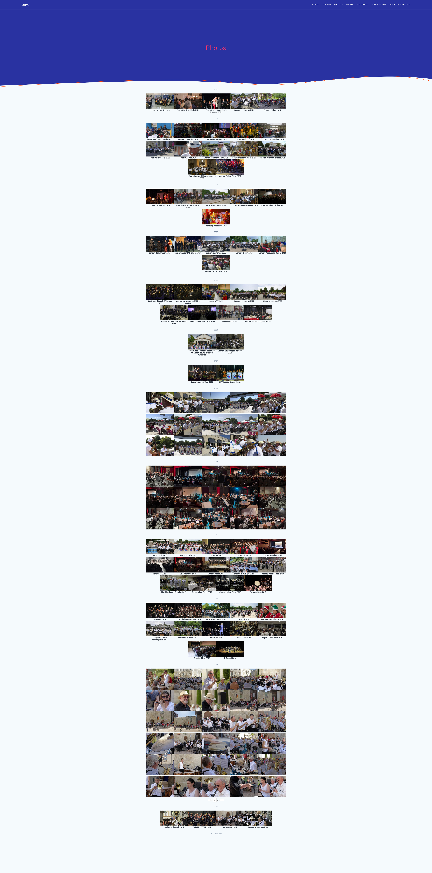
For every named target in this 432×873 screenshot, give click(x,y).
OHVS (25, 4)
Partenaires (363, 4)
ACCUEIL (315, 4)
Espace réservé (379, 4)
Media (349, 4)
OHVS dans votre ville (400, 4)
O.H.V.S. (337, 4)
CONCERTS (326, 4)
